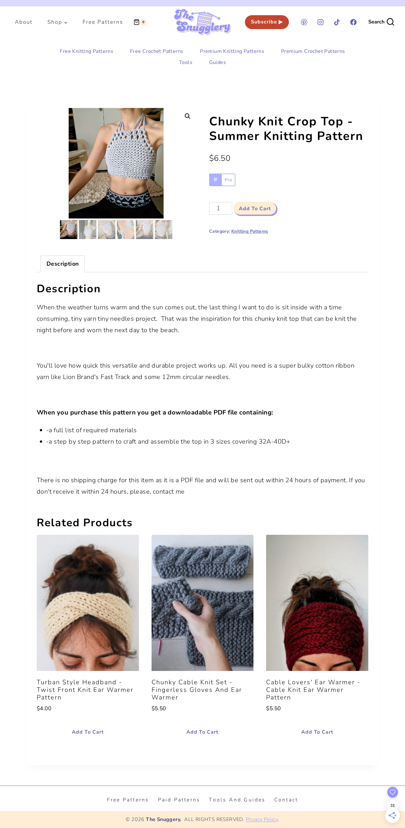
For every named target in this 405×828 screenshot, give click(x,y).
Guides (217, 62)
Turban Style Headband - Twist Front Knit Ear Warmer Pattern (85, 690)
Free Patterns (103, 22)
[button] (187, 116)
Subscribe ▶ (267, 21)
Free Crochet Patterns (156, 51)
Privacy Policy (262, 819)
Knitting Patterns (249, 231)
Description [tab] (63, 264)
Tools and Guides (237, 799)
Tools (185, 62)
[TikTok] (337, 22)
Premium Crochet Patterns (313, 51)
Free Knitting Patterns (86, 51)
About (24, 22)
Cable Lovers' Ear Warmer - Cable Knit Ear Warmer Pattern (313, 690)
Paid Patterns (179, 799)
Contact (286, 799)
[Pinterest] (304, 22)
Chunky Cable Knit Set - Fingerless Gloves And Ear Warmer (197, 690)
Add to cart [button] (88, 732)
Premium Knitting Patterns (232, 51)
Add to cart (255, 208)
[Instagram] (320, 22)
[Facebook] (353, 22)
